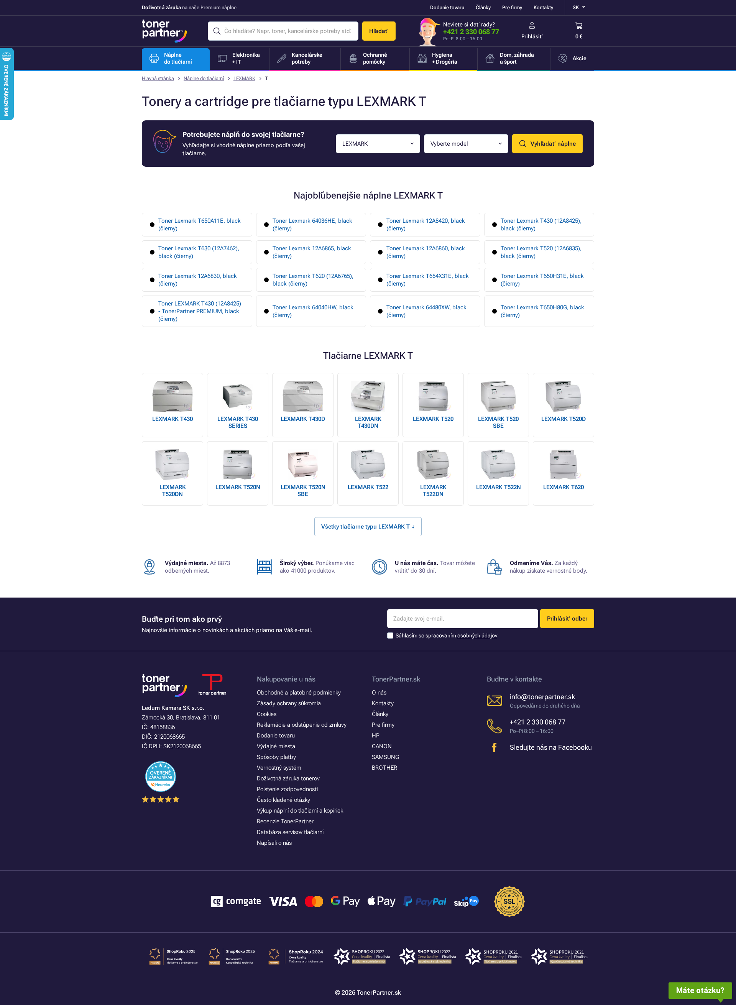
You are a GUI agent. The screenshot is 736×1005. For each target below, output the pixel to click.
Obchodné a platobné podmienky (299, 692)
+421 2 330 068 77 (471, 32)
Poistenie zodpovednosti (287, 789)
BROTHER (384, 767)
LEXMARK (244, 78)
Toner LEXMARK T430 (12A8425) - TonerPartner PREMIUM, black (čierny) (199, 311)
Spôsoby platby (276, 757)
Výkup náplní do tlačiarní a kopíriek (300, 810)
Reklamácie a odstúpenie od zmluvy (302, 724)
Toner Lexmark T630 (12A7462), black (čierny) (198, 252)
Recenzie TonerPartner (285, 821)
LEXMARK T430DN (368, 422)
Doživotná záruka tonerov (288, 778)
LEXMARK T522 (368, 487)
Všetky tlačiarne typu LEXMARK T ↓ (368, 526)
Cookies (266, 714)
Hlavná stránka (158, 78)
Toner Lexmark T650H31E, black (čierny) (542, 280)
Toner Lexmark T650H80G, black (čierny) (542, 311)
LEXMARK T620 (563, 487)
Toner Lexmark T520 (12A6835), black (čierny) (541, 252)
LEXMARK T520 (433, 418)
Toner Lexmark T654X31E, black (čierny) (427, 280)
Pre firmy (512, 7)
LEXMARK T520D (563, 418)
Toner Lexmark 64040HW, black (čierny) (313, 311)
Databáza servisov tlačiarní (290, 832)
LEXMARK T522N (498, 487)
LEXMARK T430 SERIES (237, 422)
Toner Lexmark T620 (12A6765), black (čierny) (313, 280)
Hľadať (379, 31)
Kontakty (543, 7)
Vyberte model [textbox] (449, 143)
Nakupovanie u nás (286, 679)
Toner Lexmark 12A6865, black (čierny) (312, 252)
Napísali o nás (274, 842)
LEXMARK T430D (303, 418)
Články (483, 7)
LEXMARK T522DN (433, 491)
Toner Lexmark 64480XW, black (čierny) (426, 311)
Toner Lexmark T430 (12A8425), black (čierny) (541, 224)
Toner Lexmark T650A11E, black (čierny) (199, 224)
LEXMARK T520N (237, 487)
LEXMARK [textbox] (355, 143)
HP (376, 735)
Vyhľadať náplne (553, 143)
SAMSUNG (385, 757)
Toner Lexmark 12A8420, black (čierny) (425, 224)
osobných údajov (477, 635)
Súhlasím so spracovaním (446, 635)
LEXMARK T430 (172, 418)
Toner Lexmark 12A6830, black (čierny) (197, 280)
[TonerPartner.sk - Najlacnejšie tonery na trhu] (164, 31)
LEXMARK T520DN (172, 491)
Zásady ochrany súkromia (289, 703)
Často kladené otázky (283, 799)
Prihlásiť (532, 36)
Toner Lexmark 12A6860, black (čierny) (425, 252)
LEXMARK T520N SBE (303, 491)
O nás (379, 692)
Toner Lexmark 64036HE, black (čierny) (312, 224)
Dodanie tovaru (447, 7)
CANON (382, 746)
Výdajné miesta (276, 746)
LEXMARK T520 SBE (498, 422)
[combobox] (378, 143)
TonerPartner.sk (396, 679)
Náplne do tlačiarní (204, 78)
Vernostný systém (279, 767)
